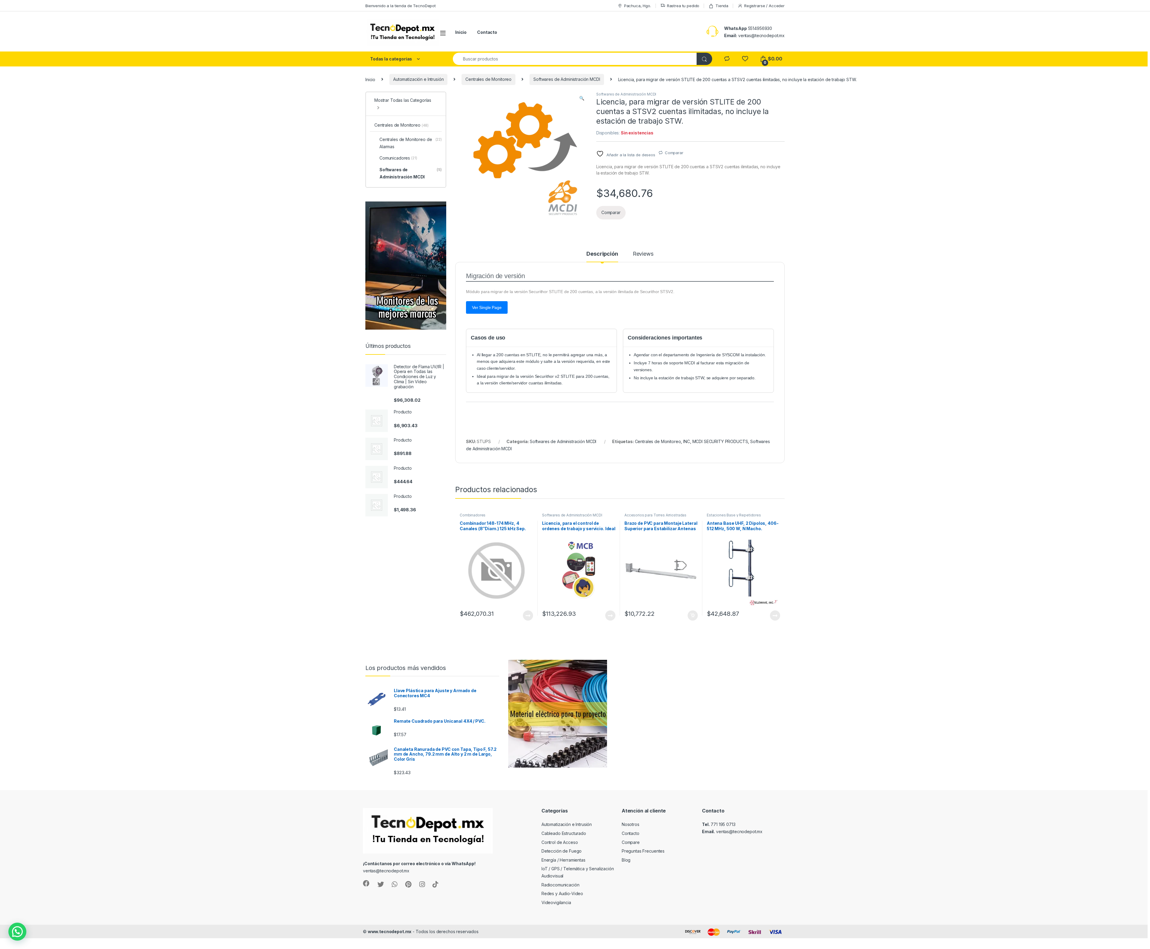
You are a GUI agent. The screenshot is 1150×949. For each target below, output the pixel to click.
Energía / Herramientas (563, 859)
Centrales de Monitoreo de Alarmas (410, 143)
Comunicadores (398, 157)
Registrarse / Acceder (764, 5)
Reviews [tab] (643, 254)
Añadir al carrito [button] (692, 615)
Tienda (721, 5)
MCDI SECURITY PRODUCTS (720, 441)
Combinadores (472, 515)
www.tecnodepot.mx (390, 931)
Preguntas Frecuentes (643, 851)
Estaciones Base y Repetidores (734, 515)
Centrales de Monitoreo (488, 79)
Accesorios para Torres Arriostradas (655, 515)
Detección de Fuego (561, 851)
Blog (626, 859)
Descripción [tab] (602, 254)
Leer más (528, 615)
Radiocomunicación (560, 884)
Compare (631, 842)
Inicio (461, 32)
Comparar (674, 152)
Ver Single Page (487, 307)
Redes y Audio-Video (562, 893)
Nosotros (630, 824)
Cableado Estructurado (563, 833)
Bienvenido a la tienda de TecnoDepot (400, 5)
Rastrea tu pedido (683, 5)
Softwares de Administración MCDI (566, 79)
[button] (581, 98)
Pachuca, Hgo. (637, 5)
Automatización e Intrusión (418, 79)
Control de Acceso (559, 842)
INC (686, 441)
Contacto (487, 32)
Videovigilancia (556, 902)
